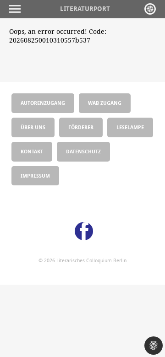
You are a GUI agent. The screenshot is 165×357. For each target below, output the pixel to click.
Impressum (35, 175)
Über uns (33, 127)
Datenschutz (83, 151)
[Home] (150, 9)
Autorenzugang (43, 102)
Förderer (81, 127)
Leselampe (130, 127)
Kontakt (32, 151)
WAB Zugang (104, 102)
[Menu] (17, 9)
